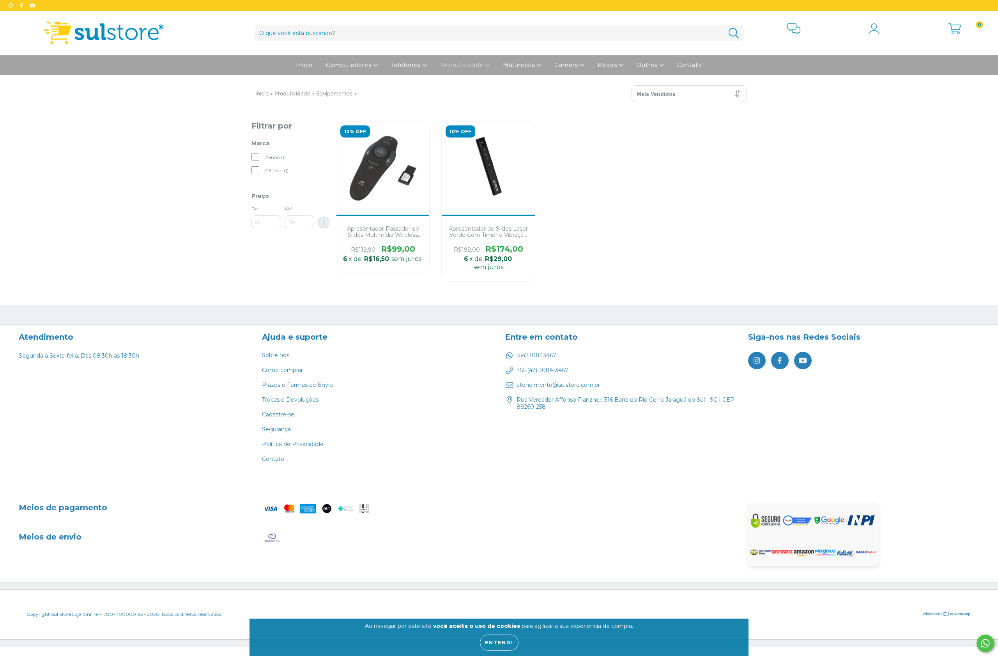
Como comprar (282, 370)
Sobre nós (275, 355)
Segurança (276, 429)
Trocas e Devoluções (290, 399)
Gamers (567, 65)
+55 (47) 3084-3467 (542, 370)
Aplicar (323, 222)
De (254, 209)
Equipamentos (334, 93)
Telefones (407, 65)
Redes (608, 65)
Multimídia (520, 65)
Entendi (499, 642)
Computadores (349, 65)
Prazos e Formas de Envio (297, 384)
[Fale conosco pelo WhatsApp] (985, 643)
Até (288, 209)
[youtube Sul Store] (32, 5)
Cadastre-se (278, 414)
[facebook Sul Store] (22, 5)
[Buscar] (734, 33)
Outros (648, 65)
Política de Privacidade (293, 444)
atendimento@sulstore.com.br (558, 384)
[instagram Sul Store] (11, 5)
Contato (689, 65)
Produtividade (462, 65)
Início (304, 65)
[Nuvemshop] (947, 615)
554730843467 (536, 355)
